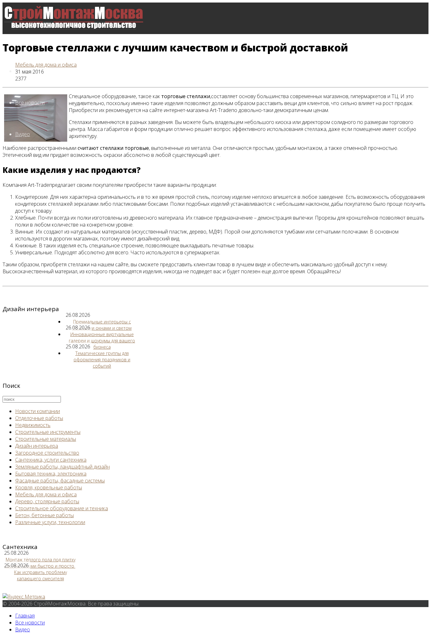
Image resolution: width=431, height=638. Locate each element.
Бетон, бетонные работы (44, 515)
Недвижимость (32, 425)
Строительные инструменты (47, 431)
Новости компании (37, 411)
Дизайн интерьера (36, 445)
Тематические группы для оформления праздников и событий (102, 359)
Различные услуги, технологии (50, 522)
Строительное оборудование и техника (61, 508)
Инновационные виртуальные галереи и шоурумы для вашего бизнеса (102, 340)
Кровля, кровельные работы (48, 487)
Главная (25, 615)
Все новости (30, 102)
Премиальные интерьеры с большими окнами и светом (102, 325)
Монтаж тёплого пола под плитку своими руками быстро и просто (39, 563)
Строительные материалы (45, 438)
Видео (22, 134)
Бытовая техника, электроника (50, 473)
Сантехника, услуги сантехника (50, 459)
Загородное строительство (47, 452)
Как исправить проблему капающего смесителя (40, 575)
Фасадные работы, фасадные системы (60, 480)
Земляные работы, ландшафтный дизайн (62, 466)
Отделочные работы (39, 418)
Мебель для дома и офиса (46, 64)
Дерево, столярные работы (47, 501)
